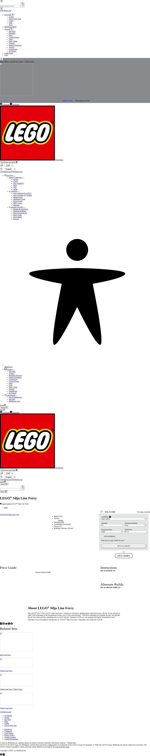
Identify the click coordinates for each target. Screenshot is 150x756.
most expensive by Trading (22, 195)
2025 (15, 187)
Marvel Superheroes (20, 213)
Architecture (13, 379)
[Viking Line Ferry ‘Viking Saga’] (16, 686)
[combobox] (10, 489)
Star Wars (12, 371)
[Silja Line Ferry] (16, 651)
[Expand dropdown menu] (24, 207)
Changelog (8, 731)
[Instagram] (4, 755)
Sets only (12, 399)
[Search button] (23, 487)
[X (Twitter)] (1, 624)
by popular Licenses (16, 207)
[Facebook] (12, 624)
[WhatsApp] (9, 624)
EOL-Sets (18, 183)
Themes (9, 369)
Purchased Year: (106, 530)
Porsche (16, 219)
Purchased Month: (131, 523)
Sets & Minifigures (15, 397)
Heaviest (16, 205)
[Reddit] (6, 624)
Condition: (105, 517)
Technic (11, 373)
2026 (15, 185)
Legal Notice (8, 733)
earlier (15, 189)
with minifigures (109, 536)
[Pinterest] (4, 624)
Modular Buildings (19, 211)
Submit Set (8, 729)
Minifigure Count (19, 199)
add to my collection (123, 546)
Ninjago (11, 389)
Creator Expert (14, 381)
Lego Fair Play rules (62, 747)
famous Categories (15, 177)
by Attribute (13, 191)
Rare (6, 508)
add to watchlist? (123, 556)
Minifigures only (14, 401)
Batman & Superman (20, 209)
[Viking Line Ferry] (16, 667)
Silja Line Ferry (5, 655)
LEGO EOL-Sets (10, 725)
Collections (10, 395)
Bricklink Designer (15, 375)
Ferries (60, 520)
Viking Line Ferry (6, 671)
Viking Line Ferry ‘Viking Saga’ (11, 689)
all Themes (12, 393)
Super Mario (17, 217)
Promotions (59, 160)
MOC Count (17, 203)
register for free (67, 101)
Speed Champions (15, 377)
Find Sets (9, 175)
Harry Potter (17, 215)
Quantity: (104, 523)
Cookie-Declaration (11, 739)
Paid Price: (128, 529)
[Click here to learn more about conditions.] (110, 517)
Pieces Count (17, 201)
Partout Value (18, 197)
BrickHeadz (13, 391)
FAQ (2, 410)
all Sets (15, 179)
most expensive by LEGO (22, 193)
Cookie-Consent (10, 737)
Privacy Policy (9, 735)
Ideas (10, 383)
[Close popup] (1, 59)
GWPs (15, 181)
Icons (11, 385)
